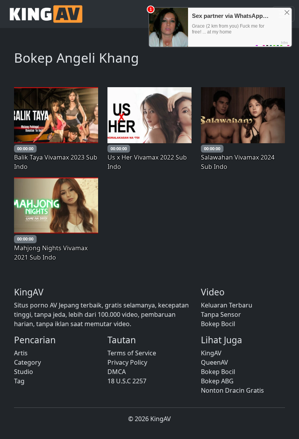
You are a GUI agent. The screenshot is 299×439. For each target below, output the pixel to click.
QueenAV (214, 362)
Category (27, 362)
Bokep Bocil (218, 324)
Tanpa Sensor (221, 314)
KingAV (211, 353)
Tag (19, 381)
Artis (21, 353)
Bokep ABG (217, 381)
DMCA (116, 371)
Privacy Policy (127, 362)
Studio (23, 371)
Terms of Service (131, 353)
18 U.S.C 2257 (126, 381)
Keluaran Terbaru (226, 305)
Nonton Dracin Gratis (232, 390)
